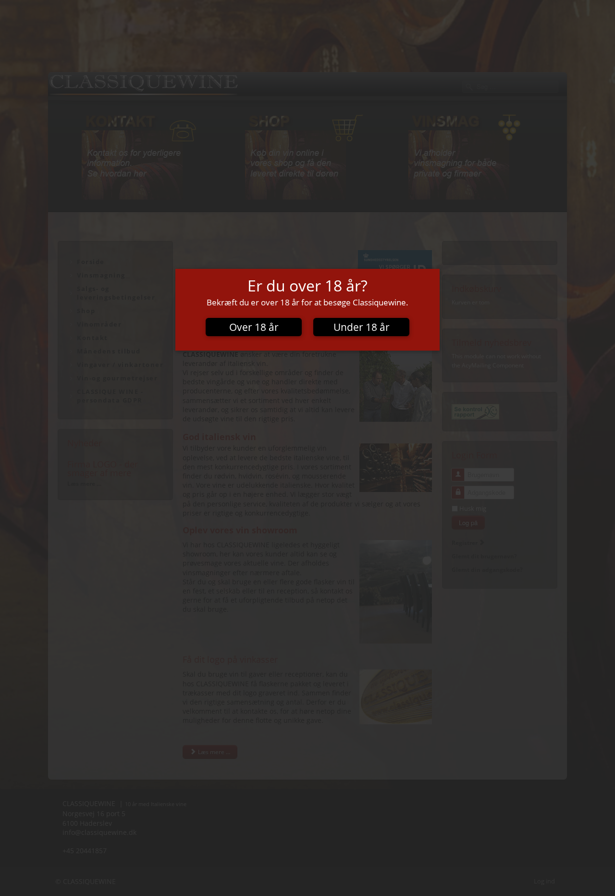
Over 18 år (254, 327)
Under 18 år (361, 327)
